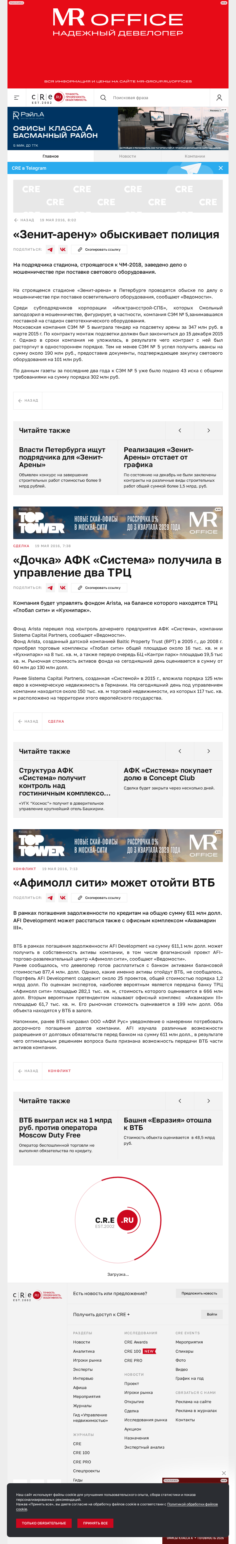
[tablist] (118, 156)
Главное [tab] (51, 156)
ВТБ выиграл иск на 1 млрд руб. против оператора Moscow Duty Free (65, 1127)
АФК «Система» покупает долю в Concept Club (168, 774)
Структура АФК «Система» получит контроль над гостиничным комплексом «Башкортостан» (64, 781)
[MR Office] (118, 44)
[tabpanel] (118, 722)
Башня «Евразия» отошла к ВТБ (168, 1123)
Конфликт (25, 869)
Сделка (21, 546)
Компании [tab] (195, 156)
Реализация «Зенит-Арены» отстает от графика (158, 457)
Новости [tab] (127, 156)
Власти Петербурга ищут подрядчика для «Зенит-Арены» (62, 457)
